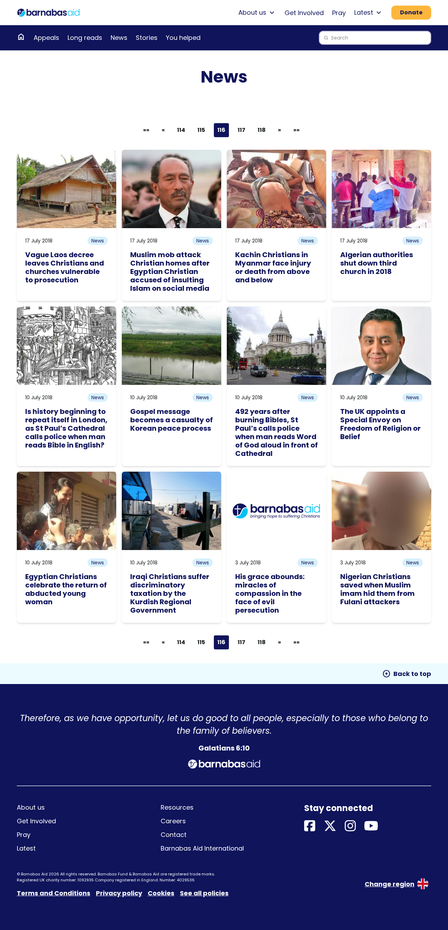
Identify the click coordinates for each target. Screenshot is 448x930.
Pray (339, 12)
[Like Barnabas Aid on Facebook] (309, 826)
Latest (26, 848)
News (119, 37)
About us (31, 807)
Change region (389, 884)
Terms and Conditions (53, 893)
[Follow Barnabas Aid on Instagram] (350, 826)
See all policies (204, 893)
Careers (173, 821)
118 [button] (262, 130)
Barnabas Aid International (202, 848)
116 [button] (221, 130)
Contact (174, 834)
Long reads (85, 37)
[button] (163, 130)
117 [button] (241, 130)
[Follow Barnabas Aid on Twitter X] (330, 826)
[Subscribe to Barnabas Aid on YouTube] (371, 826)
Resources (177, 807)
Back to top (406, 674)
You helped (183, 37)
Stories (147, 37)
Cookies (161, 893)
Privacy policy (119, 893)
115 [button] (201, 130)
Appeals (46, 37)
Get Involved (304, 12)
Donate (411, 12)
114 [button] (181, 130)
